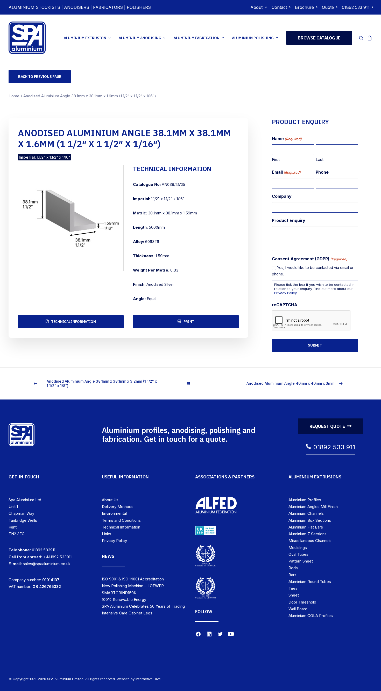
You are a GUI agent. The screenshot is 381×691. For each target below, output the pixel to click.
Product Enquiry (288, 220)
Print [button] (189, 321)
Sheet (293, 595)
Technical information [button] (73, 321)
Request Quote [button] (327, 426)
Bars (292, 574)
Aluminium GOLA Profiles (310, 615)
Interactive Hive (148, 679)
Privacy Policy (285, 293)
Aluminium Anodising (140, 38)
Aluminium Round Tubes (309, 581)
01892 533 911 (356, 7)
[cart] (368, 38)
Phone (322, 172)
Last (319, 159)
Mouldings (297, 547)
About (256, 7)
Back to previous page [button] (39, 76)
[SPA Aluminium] (27, 38)
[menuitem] (259, 7)
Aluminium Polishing (253, 38)
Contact (279, 7)
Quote (328, 7)
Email (286, 172)
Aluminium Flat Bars (305, 527)
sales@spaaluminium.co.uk (46, 563)
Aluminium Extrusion (85, 38)
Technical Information (121, 527)
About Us (110, 499)
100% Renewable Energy (124, 599)
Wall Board (297, 608)
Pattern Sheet (300, 561)
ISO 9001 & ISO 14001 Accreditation (133, 579)
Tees (293, 588)
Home (14, 95)
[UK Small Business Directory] (205, 530)
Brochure (304, 7)
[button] (362, 38)
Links (106, 533)
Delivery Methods (117, 506)
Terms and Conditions (121, 520)
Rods (293, 567)
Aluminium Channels (306, 513)
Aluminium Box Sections (309, 520)
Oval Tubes (298, 554)
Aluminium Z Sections (307, 533)
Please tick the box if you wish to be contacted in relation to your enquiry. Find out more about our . (314, 288)
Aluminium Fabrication (197, 38)
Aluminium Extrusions (314, 477)
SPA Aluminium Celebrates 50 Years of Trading (143, 606)
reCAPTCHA (284, 304)
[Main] (190, 383)
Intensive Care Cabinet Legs (127, 613)
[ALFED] (216, 507)
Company (282, 196)
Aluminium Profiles (304, 499)
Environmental (114, 513)
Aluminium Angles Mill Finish (313, 506)
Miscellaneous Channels (309, 540)
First (276, 159)
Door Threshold (302, 602)
